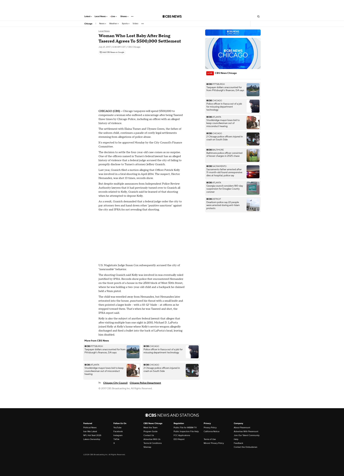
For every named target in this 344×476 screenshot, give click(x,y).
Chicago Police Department (145, 383)
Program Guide (150, 431)
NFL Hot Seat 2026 (92, 435)
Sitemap (147, 447)
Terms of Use (210, 439)
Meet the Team (150, 427)
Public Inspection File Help (186, 431)
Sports (125, 23)
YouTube (117, 427)
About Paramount (242, 427)
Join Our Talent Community (246, 435)
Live (113, 16)
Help (236, 439)
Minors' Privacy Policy (214, 443)
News (102, 23)
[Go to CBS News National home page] (172, 16)
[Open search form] (258, 16)
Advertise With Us (152, 439)
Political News (89, 427)
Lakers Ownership (91, 439)
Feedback (238, 443)
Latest (87, 16)
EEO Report (179, 439)
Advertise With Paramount (246, 431)
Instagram (118, 435)
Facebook (118, 431)
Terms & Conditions (153, 443)
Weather (113, 23)
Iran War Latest (90, 431)
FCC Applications (182, 435)
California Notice (211, 431)
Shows (123, 16)
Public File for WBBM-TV (185, 427)
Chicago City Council (115, 383)
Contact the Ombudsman (245, 447)
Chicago (88, 23)
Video (135, 23)
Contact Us (149, 435)
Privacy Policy (210, 427)
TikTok (116, 439)
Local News (100, 16)
